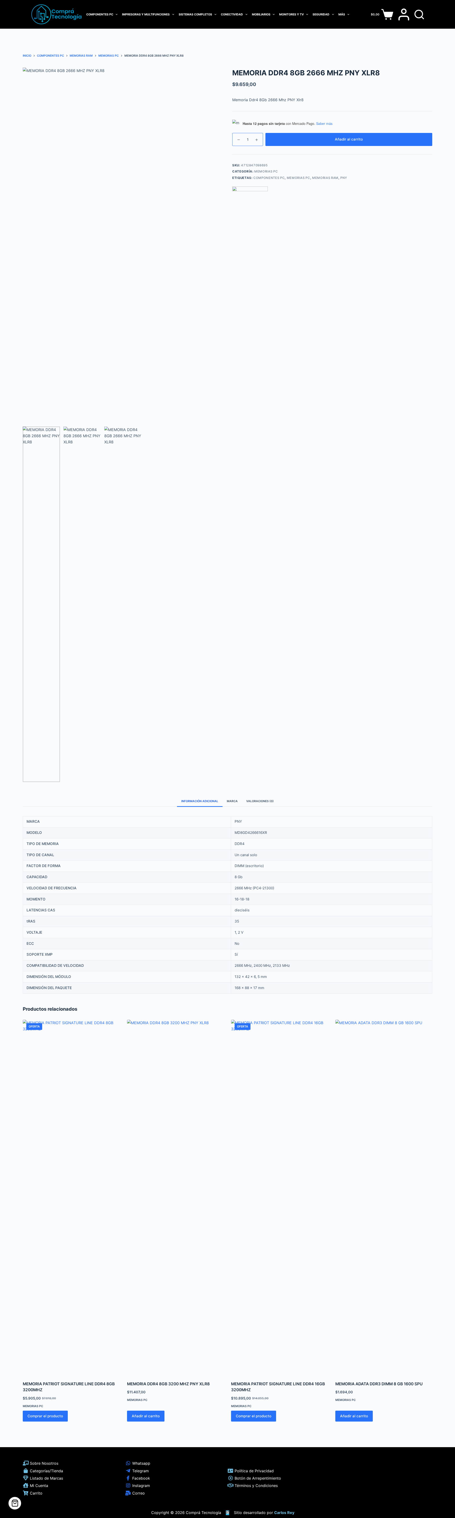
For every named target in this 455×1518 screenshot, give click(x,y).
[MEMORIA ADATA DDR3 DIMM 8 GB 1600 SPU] (383, 1197)
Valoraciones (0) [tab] (260, 801)
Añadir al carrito (349, 139)
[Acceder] (404, 14)
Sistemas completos (195, 14)
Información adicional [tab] (199, 801)
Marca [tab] (232, 801)
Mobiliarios (261, 14)
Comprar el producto (45, 1416)
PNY (343, 178)
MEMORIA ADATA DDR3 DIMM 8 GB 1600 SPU (379, 1384)
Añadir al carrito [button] (146, 1416)
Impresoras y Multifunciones (146, 14)
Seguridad (321, 14)
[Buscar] (419, 14)
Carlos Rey (284, 1512)
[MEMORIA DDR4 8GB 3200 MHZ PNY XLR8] (175, 1197)
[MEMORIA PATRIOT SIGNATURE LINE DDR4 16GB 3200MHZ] (279, 1197)
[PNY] (250, 204)
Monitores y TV (291, 14)
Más (341, 14)
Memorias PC (266, 171)
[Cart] (15, 1503)
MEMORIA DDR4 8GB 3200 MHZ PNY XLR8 (168, 1384)
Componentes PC (99, 14)
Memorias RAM (325, 178)
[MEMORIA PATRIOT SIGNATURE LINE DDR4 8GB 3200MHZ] (71, 1197)
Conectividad (232, 14)
